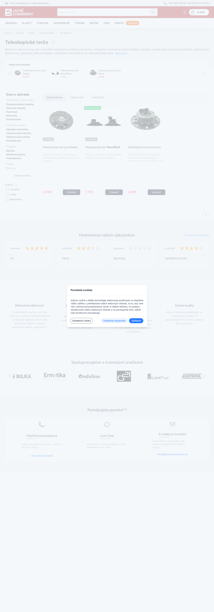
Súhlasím (136, 320)
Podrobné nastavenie (114, 320)
